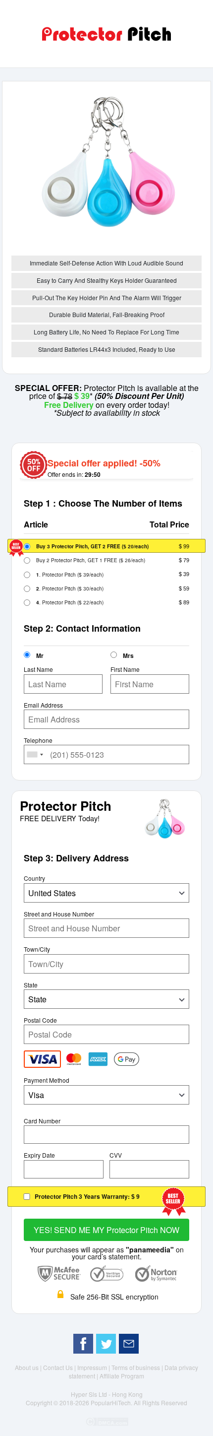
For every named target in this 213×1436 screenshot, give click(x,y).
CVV (115, 1155)
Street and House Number (59, 914)
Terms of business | (137, 1367)
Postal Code (40, 1020)
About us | (29, 1367)
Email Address (43, 705)
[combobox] (35, 754)
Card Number (42, 1120)
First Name (125, 669)
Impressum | (94, 1367)
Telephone (38, 740)
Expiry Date (39, 1155)
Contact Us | (60, 1367)
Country (34, 878)
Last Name (38, 669)
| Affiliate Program (120, 1375)
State (31, 984)
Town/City (37, 949)
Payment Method (46, 1080)
